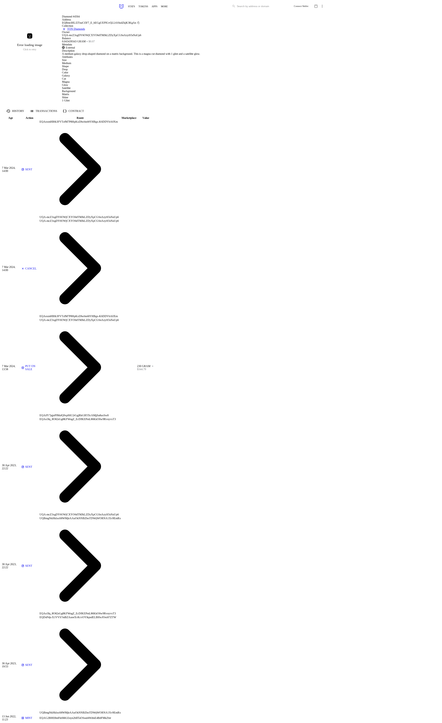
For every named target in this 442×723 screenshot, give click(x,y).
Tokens (143, 6)
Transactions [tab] (46, 111)
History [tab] (18, 111)
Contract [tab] (76, 111)
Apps (154, 6)
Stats (131, 6)
